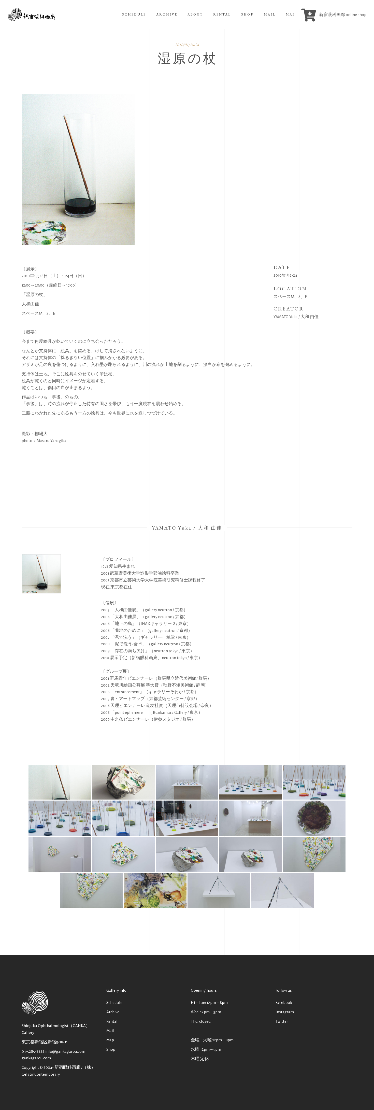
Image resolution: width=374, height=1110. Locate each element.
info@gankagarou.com (65, 1051)
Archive (112, 1012)
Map (110, 1040)
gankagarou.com (36, 1058)
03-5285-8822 (33, 1051)
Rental (112, 1021)
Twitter (282, 1021)
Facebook (284, 1002)
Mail (110, 1030)
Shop (110, 1049)
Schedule (114, 1002)
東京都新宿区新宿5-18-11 (45, 1042)
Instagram (285, 1012)
